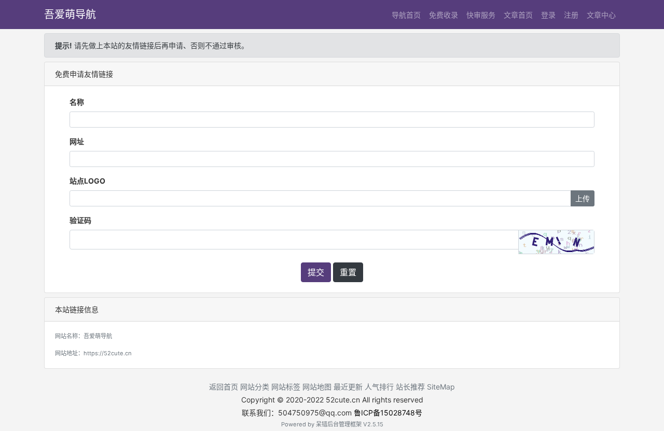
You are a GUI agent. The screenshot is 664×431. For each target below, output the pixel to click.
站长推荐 (410, 386)
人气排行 (379, 386)
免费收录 (443, 14)
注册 (571, 14)
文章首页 (518, 14)
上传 (582, 198)
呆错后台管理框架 (339, 424)
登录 (548, 14)
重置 (348, 272)
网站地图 (316, 386)
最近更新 (348, 386)
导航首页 (406, 14)
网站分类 (254, 386)
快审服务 (480, 14)
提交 (316, 272)
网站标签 (285, 386)
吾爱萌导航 (70, 14)
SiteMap (441, 386)
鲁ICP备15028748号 (388, 412)
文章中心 (601, 14)
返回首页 (223, 386)
